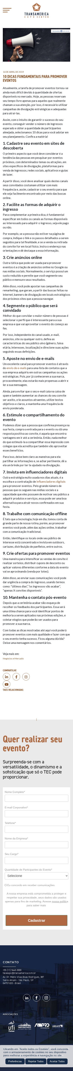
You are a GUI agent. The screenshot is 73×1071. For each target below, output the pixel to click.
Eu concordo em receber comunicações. (31, 885)
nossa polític (59, 901)
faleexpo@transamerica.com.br (19, 973)
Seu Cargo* (11, 853)
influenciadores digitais (51, 481)
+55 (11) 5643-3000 (12, 970)
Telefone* (10, 822)
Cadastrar (36, 920)
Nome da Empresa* (16, 838)
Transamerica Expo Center (36, 10)
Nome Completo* (15, 791)
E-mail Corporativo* (16, 807)
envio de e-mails (17, 368)
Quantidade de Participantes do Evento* (28, 869)
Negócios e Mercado (13, 658)
